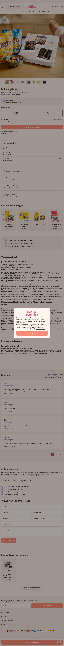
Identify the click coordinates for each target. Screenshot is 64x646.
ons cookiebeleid (40, 329)
